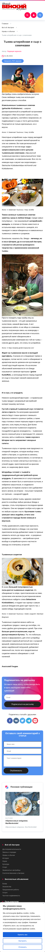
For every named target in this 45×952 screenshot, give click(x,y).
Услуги (4, 892)
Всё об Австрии (8, 27)
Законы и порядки (9, 852)
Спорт (4, 867)
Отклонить (22, 947)
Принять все (22, 935)
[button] (5, 803)
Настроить (22, 941)
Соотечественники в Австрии (13, 873)
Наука (4, 861)
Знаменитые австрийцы (11, 870)
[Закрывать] (43, 903)
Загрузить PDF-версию (12, 61)
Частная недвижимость (11, 895)
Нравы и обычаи (8, 31)
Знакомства (6, 886)
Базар (4, 884)
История (5, 858)
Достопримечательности (11, 849)
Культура (5, 864)
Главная (5, 23)
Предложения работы (10, 889)
